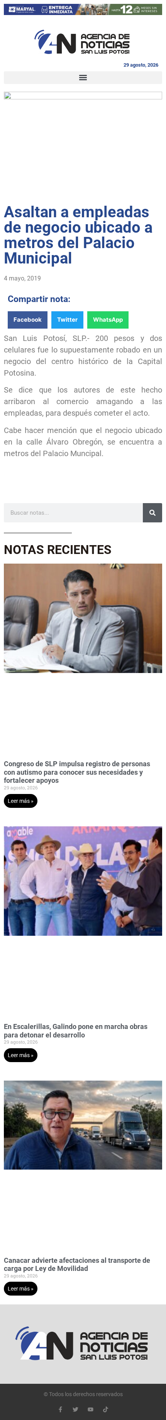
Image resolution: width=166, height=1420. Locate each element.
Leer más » (21, 801)
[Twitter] (75, 1409)
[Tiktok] (105, 1409)
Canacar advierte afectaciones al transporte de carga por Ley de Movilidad (77, 1264)
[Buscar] (152, 512)
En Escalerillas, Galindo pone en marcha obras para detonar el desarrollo (75, 1030)
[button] (83, 77)
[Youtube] (90, 1409)
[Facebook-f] (60, 1409)
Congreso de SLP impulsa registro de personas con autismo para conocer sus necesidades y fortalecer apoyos (77, 772)
